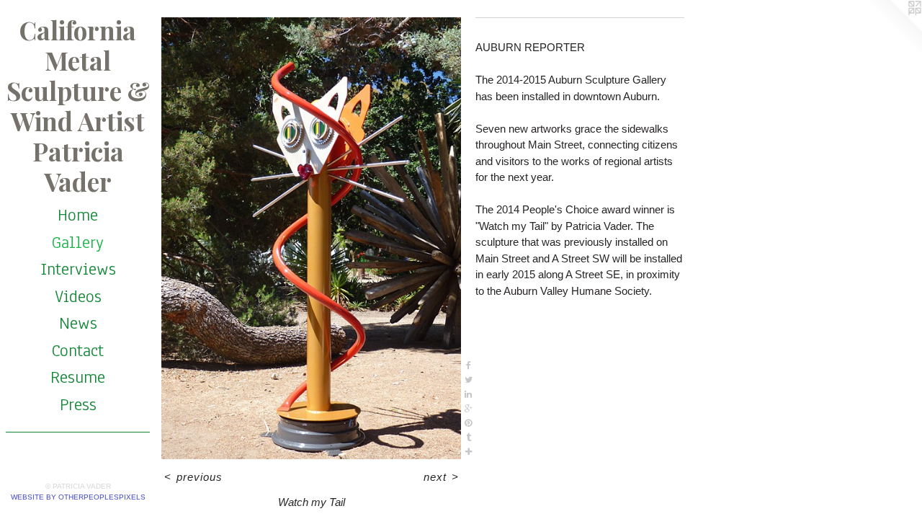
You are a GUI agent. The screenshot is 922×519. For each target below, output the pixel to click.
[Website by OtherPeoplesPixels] (893, 29)
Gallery (78, 242)
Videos (78, 296)
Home (78, 214)
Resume (77, 377)
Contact (78, 350)
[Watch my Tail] (311, 238)
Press (78, 404)
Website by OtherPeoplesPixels (78, 497)
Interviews (78, 268)
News (78, 322)
